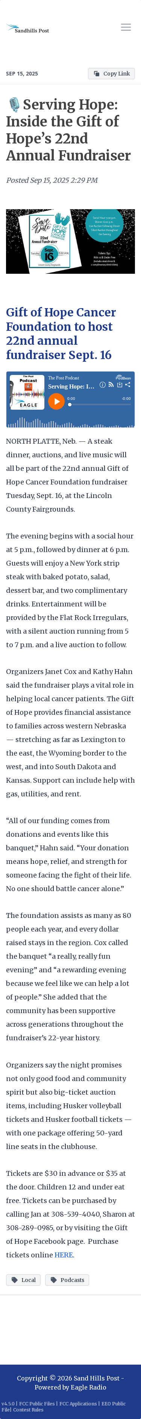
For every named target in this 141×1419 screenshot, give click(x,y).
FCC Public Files (37, 1404)
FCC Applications (78, 1404)
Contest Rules (28, 1410)
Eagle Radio (88, 1387)
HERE (64, 1255)
